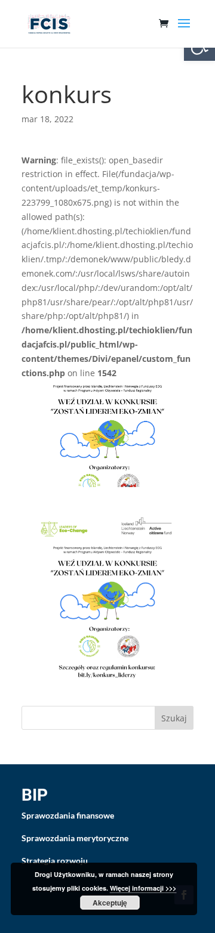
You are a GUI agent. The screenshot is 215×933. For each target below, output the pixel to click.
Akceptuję (110, 902)
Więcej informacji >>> (143, 888)
